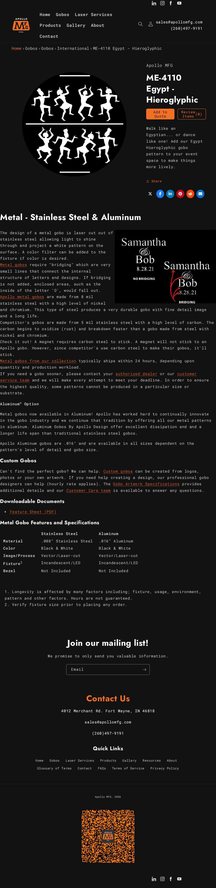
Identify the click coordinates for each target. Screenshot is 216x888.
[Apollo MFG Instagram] (162, 4)
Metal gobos (13, 264)
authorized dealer (136, 373)
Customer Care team (88, 490)
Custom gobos (118, 471)
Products (108, 760)
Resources (152, 760)
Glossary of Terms (54, 768)
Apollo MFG (103, 796)
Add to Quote (160, 114)
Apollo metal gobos (22, 296)
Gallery (129, 760)
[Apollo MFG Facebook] (171, 4)
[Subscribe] (144, 669)
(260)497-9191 (187, 28)
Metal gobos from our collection (38, 360)
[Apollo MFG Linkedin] (154, 4)
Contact (85, 768)
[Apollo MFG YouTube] (179, 4)
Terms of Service (128, 768)
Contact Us (108, 698)
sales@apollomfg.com (179, 22)
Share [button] (156, 181)
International (73, 48)
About (172, 760)
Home (17, 48)
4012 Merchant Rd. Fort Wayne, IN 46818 (108, 710)
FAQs (102, 768)
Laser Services (80, 760)
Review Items (191, 114)
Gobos (31, 48)
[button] (140, 24)
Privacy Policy (164, 768)
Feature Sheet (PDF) (33, 511)
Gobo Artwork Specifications (146, 483)
